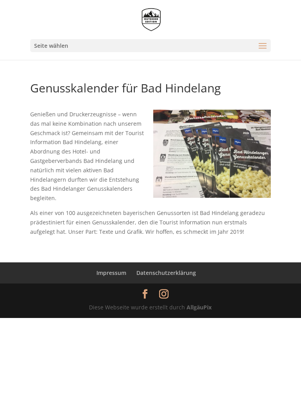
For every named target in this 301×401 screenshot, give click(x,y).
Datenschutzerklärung (166, 272)
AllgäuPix (199, 307)
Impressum (111, 272)
